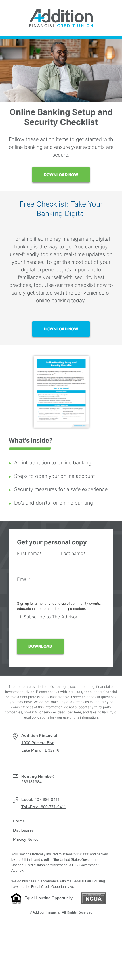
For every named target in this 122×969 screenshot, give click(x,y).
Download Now (61, 174)
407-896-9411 (40, 799)
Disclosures (23, 830)
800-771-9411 (43, 807)
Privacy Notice (26, 839)
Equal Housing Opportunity (47, 898)
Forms (19, 821)
